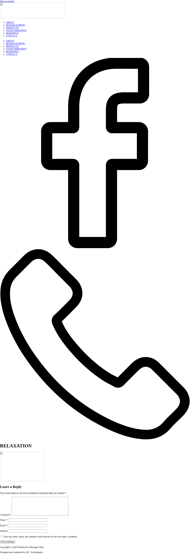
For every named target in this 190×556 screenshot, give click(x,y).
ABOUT (10, 22)
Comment (5, 515)
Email (3, 525)
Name (3, 520)
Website (3, 531)
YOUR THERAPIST (16, 30)
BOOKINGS (12, 33)
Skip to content (7, 1)
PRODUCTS (12, 27)
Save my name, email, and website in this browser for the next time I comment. (40, 536)
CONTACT (11, 35)
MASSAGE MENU (15, 25)
